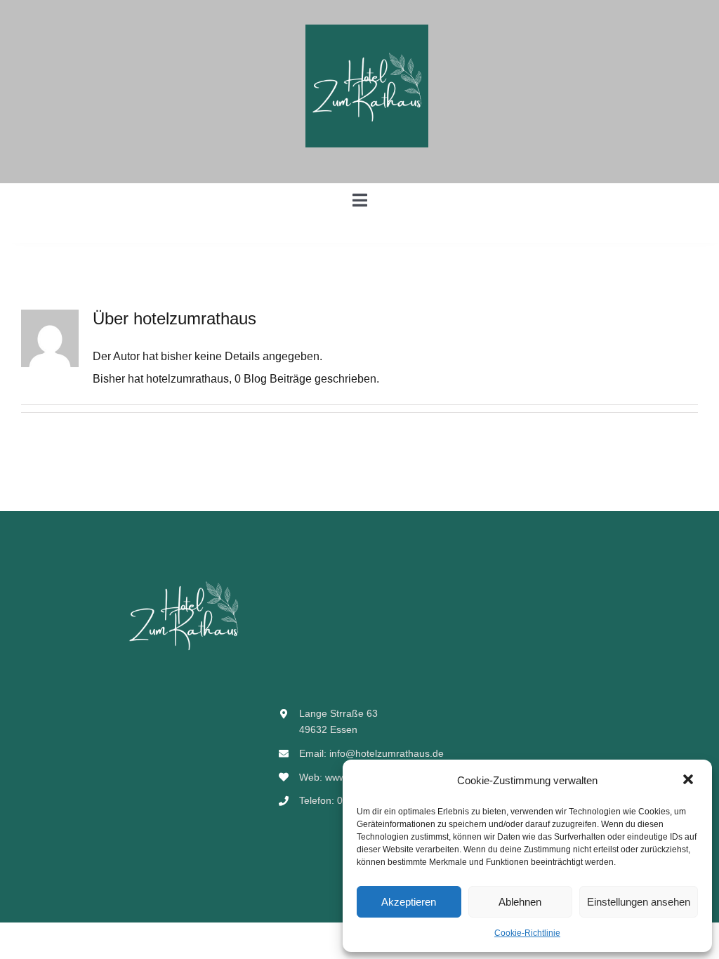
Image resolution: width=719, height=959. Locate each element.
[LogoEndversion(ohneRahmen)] (366, 30)
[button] (689, 780)
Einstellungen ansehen (638, 902)
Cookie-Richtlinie (527, 933)
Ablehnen (520, 902)
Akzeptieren (408, 902)
